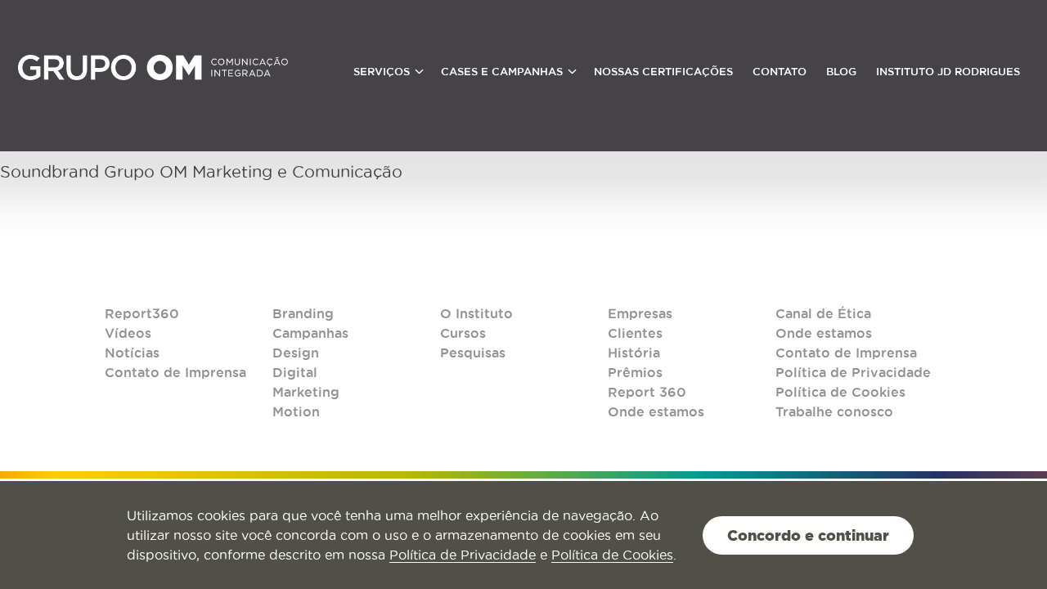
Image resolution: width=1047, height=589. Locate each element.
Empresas (640, 313)
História (634, 352)
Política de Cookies (840, 391)
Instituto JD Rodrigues (948, 71)
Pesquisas (473, 352)
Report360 (142, 313)
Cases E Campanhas (502, 71)
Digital (294, 372)
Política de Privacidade (853, 372)
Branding (303, 313)
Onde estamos (656, 411)
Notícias (132, 352)
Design (295, 352)
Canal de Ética (823, 313)
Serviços (381, 71)
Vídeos (128, 333)
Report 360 (647, 391)
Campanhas (310, 333)
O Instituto (476, 313)
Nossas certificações (663, 71)
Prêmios (635, 372)
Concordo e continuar (808, 535)
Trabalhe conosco (834, 411)
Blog (841, 71)
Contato (780, 71)
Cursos (463, 333)
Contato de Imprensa (175, 372)
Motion (296, 411)
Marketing (305, 391)
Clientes (635, 333)
